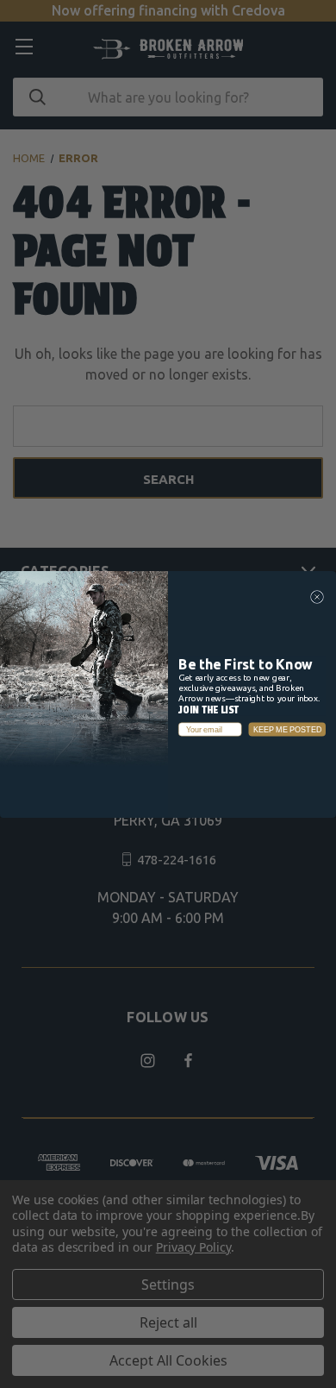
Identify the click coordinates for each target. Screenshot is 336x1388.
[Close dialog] (317, 597)
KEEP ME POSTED (287, 729)
